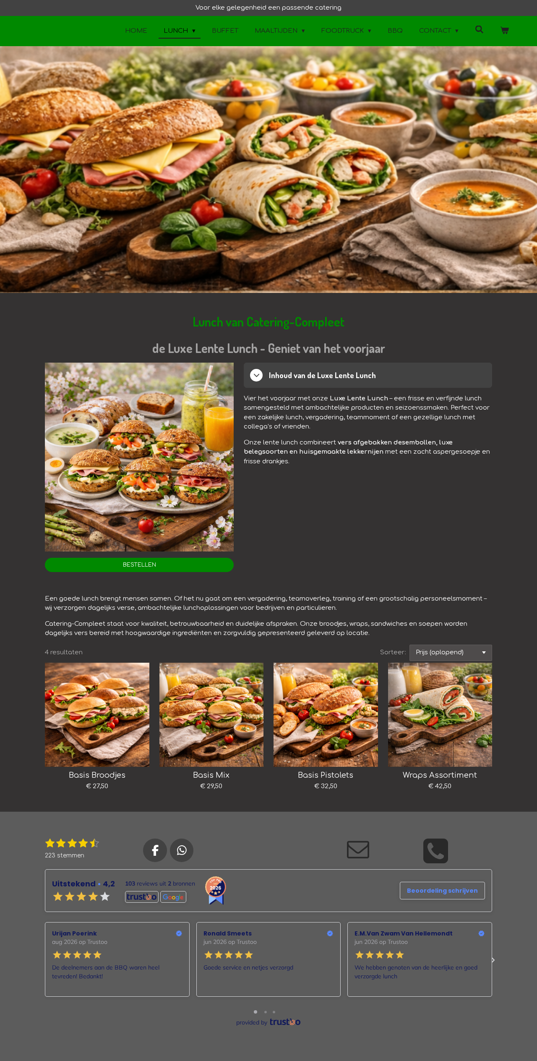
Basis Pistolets (325, 775)
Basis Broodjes (97, 775)
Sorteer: (393, 652)
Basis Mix (211, 775)
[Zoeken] (479, 30)
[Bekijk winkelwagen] (504, 31)
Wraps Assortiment (440, 775)
